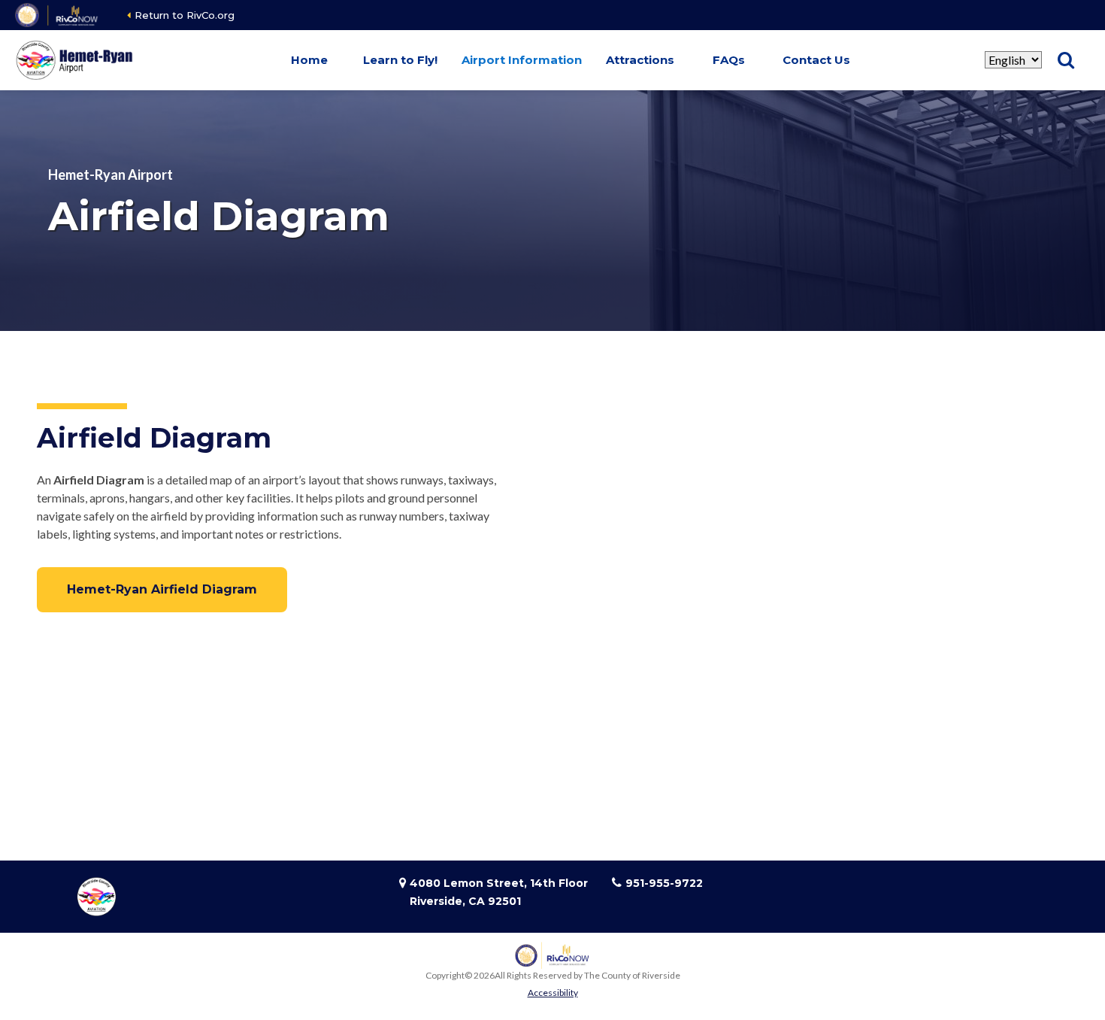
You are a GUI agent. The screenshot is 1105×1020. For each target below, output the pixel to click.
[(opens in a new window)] (57, 15)
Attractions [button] (640, 60)
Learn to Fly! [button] (400, 60)
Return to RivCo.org (185, 15)
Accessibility (553, 992)
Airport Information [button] (522, 60)
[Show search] (1066, 60)
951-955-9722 (664, 883)
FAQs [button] (729, 60)
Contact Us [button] (816, 60)
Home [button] (309, 60)
